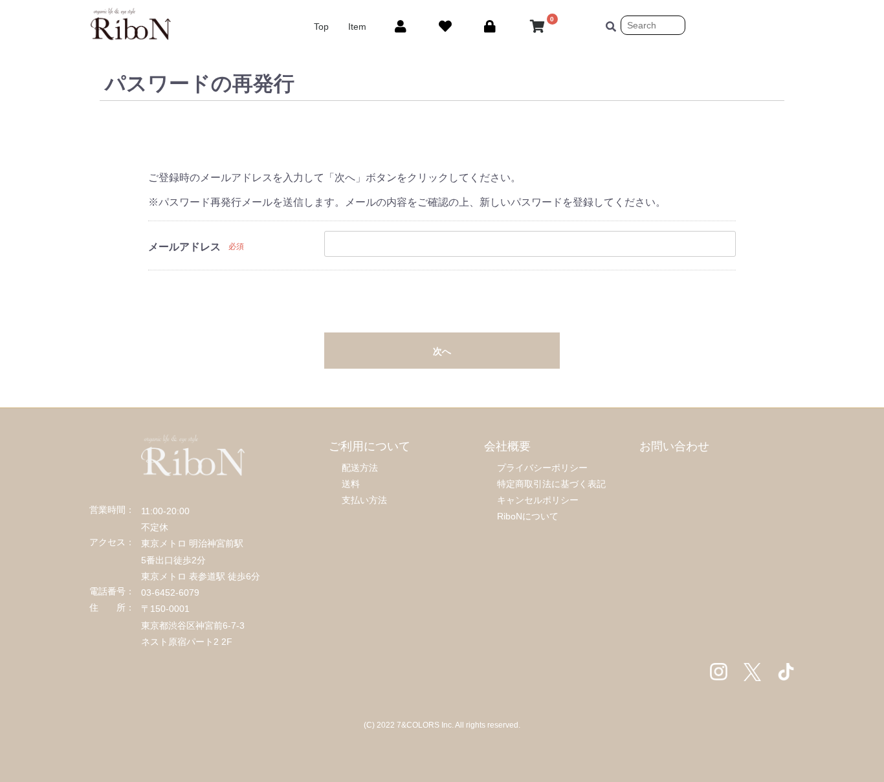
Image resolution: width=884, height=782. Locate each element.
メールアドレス (184, 246)
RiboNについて (527, 516)
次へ (442, 351)
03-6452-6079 (170, 592)
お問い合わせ (674, 446)
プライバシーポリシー (542, 467)
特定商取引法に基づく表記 (551, 484)
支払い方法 (364, 500)
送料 (351, 484)
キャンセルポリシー (538, 500)
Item (357, 26)
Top (321, 26)
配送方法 (360, 467)
